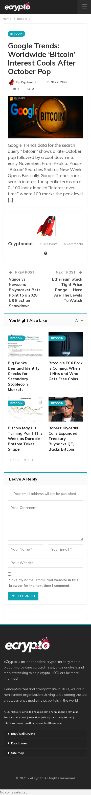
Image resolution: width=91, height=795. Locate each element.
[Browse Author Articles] (45, 226)
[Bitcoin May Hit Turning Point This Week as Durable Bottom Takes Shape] (25, 409)
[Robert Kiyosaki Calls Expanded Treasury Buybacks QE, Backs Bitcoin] (66, 409)
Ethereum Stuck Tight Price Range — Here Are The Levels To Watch (67, 290)
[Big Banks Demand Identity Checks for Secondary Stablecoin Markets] (25, 344)
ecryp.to (26, 711)
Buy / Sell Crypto (23, 734)
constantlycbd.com (61, 717)
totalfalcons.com (13, 722)
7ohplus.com (41, 711)
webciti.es (34, 717)
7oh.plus (9, 717)
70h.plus (72, 711)
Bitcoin (16, 33)
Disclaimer (19, 743)
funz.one (20, 717)
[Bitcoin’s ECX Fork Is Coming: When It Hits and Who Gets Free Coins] (66, 344)
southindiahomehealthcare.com (43, 722)
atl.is (45, 717)
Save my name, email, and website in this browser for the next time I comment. (43, 583)
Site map (17, 753)
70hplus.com (58, 711)
